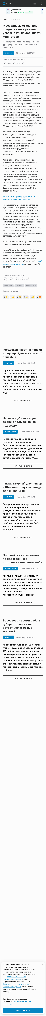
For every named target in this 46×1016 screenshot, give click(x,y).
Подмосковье (31, 286)
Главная (6, 19)
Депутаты (19, 286)
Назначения (8, 286)
